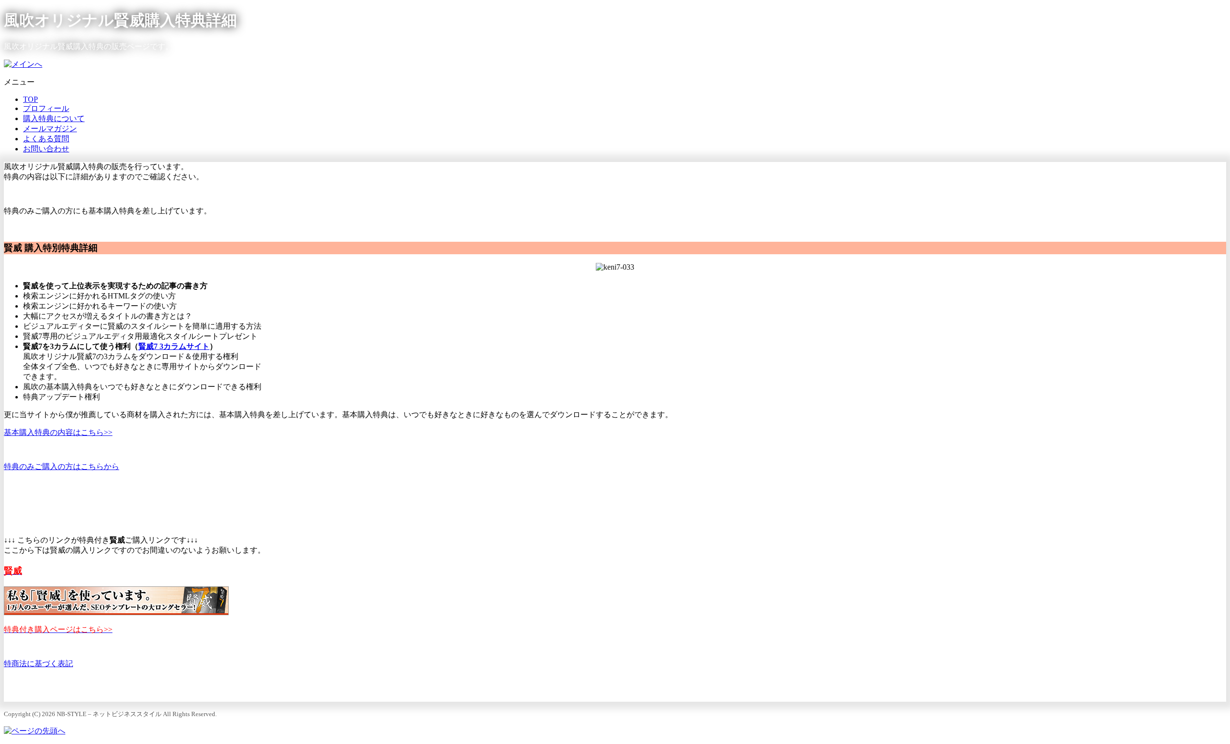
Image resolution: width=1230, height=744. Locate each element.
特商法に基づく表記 (38, 663)
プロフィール (46, 108)
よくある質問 (46, 139)
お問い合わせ (46, 149)
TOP (30, 99)
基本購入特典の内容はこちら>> (58, 432)
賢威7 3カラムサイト (173, 346)
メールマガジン (50, 128)
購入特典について (54, 118)
